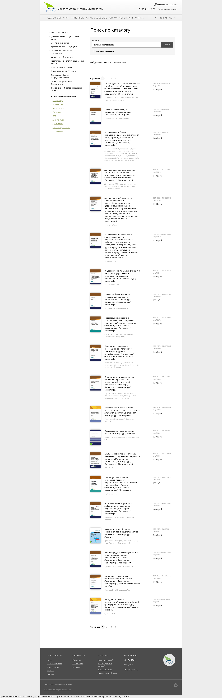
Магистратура (58, 108)
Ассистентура (58, 120)
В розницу (76, 667)
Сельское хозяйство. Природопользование (60, 76)
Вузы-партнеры (53, 667)
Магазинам (76, 660)
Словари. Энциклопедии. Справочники (62, 82)
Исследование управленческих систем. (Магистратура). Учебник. (120, 432)
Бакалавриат (58, 104)
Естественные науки (60, 43)
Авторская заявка (105, 669)
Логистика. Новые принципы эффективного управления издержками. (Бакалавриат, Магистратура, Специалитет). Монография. (118, 508)
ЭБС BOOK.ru (100, 18)
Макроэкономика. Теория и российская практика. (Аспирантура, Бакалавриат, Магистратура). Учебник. (121, 533)
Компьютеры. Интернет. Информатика (62, 51)
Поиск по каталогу (167, 17)
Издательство (54, 18)
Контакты (139, 18)
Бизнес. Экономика (59, 32)
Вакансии (50, 671)
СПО (54, 116)
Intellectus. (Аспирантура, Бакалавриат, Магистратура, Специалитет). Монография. (117, 112)
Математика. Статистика (62, 57)
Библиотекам (77, 663)
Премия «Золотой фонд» (107, 673)
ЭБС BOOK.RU (130, 655)
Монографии (126, 18)
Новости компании (54, 663)
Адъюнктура (58, 123)
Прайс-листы (78, 18)
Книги (66, 18)
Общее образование (61, 127)
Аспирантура (58, 100)
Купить (89, 18)
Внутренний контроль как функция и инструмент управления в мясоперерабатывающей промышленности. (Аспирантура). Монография (122, 275)
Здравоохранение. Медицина (64, 46)
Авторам (113, 18)
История (50, 660)
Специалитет (58, 112)
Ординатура (58, 131)
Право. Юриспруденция (61, 67)
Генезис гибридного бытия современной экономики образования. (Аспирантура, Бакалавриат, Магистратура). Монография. (117, 299)
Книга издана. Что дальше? (105, 664)
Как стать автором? (105, 660)
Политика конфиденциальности (57, 689)
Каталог (128, 665)
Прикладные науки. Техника (63, 71)
